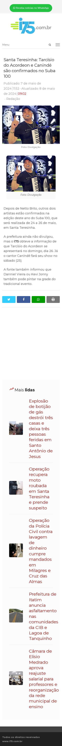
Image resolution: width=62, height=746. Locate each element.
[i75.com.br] (31, 25)
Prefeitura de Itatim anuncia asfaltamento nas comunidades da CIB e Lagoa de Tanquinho (43, 616)
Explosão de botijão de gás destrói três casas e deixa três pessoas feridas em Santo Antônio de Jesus (41, 428)
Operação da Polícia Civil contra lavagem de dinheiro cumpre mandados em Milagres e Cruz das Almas (41, 551)
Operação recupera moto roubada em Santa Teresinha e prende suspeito (39, 488)
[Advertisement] (31, 343)
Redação (13, 99)
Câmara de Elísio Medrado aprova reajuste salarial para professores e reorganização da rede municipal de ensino (44, 679)
